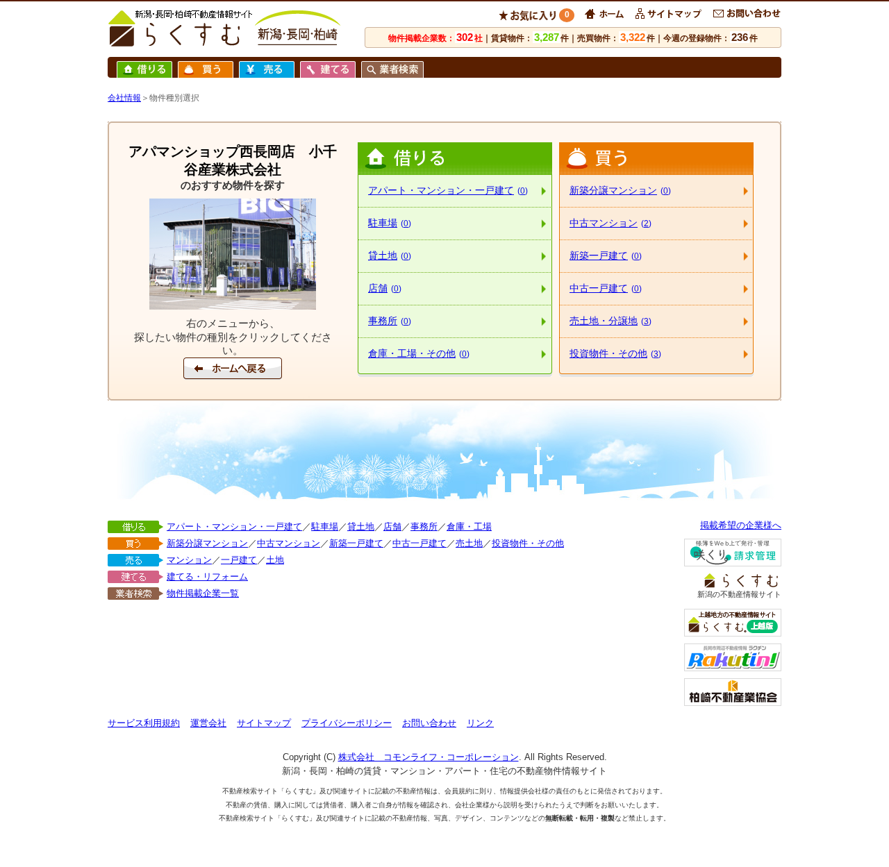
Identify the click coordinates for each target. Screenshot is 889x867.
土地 (275, 560)
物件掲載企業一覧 (203, 593)
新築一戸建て (606, 255)
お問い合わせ (429, 723)
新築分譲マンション (620, 190)
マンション (189, 560)
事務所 (389, 320)
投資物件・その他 (615, 353)
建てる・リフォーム (207, 576)
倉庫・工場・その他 (419, 353)
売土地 (469, 543)
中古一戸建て (606, 288)
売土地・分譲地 (610, 320)
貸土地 (389, 255)
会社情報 (124, 98)
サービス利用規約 (144, 723)
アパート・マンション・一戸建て (448, 190)
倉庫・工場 (469, 526)
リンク (480, 723)
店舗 (384, 288)
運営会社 (208, 723)
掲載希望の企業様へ (740, 525)
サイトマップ (264, 723)
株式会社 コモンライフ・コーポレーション (428, 757)
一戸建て (239, 560)
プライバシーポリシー (346, 723)
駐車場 (389, 222)
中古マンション (610, 222)
